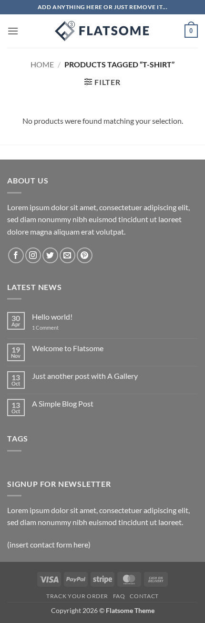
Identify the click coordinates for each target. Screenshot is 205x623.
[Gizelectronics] (102, 31)
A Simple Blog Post (62, 403)
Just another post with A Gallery (85, 375)
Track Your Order (77, 596)
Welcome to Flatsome (67, 348)
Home (42, 64)
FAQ (119, 596)
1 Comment (52, 327)
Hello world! (52, 316)
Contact (144, 596)
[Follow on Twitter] (50, 255)
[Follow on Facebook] (16, 255)
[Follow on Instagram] (33, 255)
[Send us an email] (67, 255)
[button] (13, 31)
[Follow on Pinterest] (84, 255)
